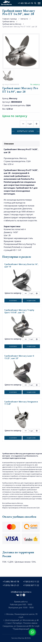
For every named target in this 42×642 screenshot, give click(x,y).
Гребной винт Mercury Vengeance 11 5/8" (21, 402)
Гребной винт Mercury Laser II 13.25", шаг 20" (19, 357)
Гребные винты (8, 21)
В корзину (13, 300)
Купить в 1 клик (25, 131)
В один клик (31, 300)
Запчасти (24, 19)
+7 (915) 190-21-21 (11, 585)
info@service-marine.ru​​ (21, 592)
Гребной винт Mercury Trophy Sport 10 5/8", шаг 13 (19, 311)
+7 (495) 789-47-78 (11, 581)
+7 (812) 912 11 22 (31, 581)
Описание (9, 143)
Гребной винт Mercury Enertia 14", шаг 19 (21, 265)
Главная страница (9, 19)
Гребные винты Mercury (11, 24)
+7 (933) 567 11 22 (31, 585)
